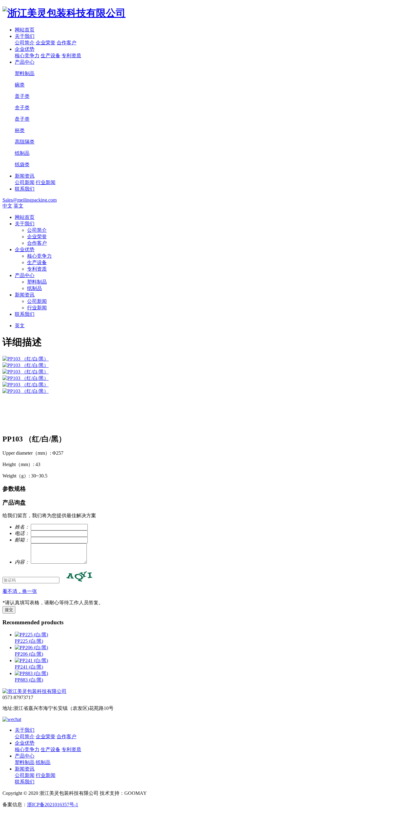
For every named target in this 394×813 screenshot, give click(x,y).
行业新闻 (45, 182)
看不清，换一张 (19, 591)
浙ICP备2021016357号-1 (52, 804)
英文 (18, 205)
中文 (7, 205)
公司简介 (24, 42)
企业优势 (24, 49)
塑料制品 (37, 281)
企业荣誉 (45, 42)
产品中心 (24, 62)
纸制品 (34, 288)
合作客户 (66, 42)
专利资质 (71, 55)
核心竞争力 (27, 55)
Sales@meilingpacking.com (29, 200)
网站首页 (24, 29)
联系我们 (24, 188)
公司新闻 (24, 182)
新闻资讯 (24, 176)
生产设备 (50, 55)
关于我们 (24, 36)
